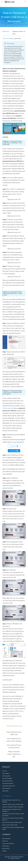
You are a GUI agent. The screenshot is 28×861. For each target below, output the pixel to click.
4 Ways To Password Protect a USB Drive (12, 807)
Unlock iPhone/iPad (7, 781)
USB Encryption (6, 776)
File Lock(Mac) (5, 773)
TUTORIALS (6, 796)
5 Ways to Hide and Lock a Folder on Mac (12, 804)
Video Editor (5, 791)
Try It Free (13, 446)
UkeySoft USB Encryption (16, 711)
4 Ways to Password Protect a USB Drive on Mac (14, 754)
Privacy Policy (5, 846)
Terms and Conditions (8, 843)
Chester (7, 31)
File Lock (4, 771)
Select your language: (8, 38)
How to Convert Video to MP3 (9, 825)
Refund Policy (5, 848)
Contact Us (5, 841)
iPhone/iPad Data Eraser (8, 786)
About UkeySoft (6, 838)
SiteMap (4, 851)
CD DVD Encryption (7, 778)
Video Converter (6, 788)
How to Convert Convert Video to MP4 (12, 822)
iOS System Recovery (7, 783)
